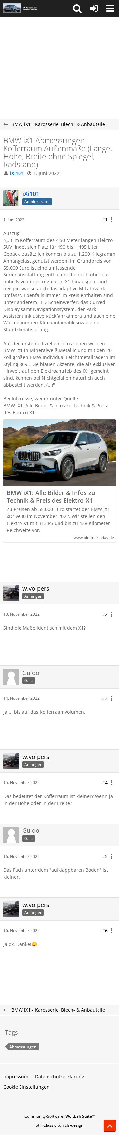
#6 (105, 930)
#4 (105, 782)
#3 (105, 698)
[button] (77, 8)
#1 (105, 219)
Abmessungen (23, 1047)
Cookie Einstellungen (26, 1087)
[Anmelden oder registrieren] (93, 8)
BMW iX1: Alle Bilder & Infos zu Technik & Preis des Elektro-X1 (51, 496)
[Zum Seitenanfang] (110, 1126)
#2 (105, 614)
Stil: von (60, 1125)
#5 (105, 856)
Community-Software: (59, 1116)
